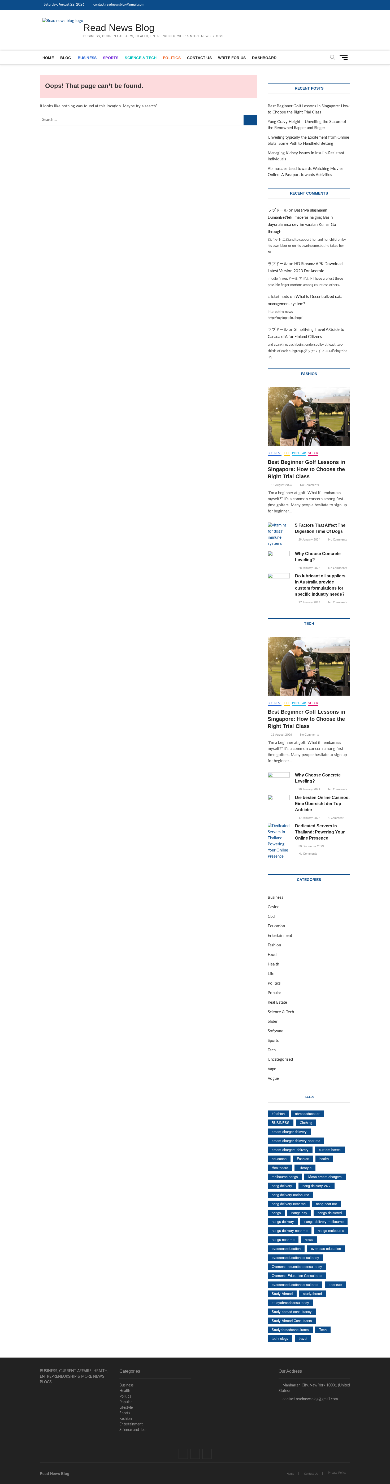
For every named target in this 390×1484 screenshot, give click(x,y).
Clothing (306, 1122)
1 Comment (335, 817)
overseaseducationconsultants (295, 1284)
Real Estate (277, 1002)
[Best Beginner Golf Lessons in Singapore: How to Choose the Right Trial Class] (309, 416)
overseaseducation (286, 1248)
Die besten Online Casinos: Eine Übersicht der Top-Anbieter (322, 803)
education (279, 1158)
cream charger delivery (289, 1131)
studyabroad (312, 1293)
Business (87, 58)
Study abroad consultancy (292, 1311)
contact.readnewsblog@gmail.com (118, 4)
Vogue (273, 1079)
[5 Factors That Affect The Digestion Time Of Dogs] (279, 535)
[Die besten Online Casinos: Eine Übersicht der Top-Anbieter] (279, 802)
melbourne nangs (285, 1176)
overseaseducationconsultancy (295, 1257)
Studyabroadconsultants (290, 1329)
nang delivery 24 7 (316, 1185)
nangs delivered (330, 1212)
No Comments (309, 485)
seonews (335, 1284)
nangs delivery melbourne (324, 1221)
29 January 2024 (309, 539)
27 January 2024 (309, 602)
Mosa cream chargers (325, 1176)
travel (303, 1338)
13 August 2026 (281, 485)
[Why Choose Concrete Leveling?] (279, 559)
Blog (65, 58)
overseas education (326, 1248)
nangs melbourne (331, 1230)
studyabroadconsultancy (290, 1302)
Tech (272, 1050)
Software (275, 1031)
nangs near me (283, 1239)
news (309, 1239)
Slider (313, 453)
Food (272, 955)
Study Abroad (282, 1293)
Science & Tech (141, 58)
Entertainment (280, 936)
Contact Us (199, 58)
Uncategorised (280, 1059)
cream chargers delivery (290, 1149)
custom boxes (330, 1149)
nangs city (299, 1212)
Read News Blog (118, 27)
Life (287, 453)
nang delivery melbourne (290, 1194)
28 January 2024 (309, 568)
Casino (274, 907)
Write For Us (232, 58)
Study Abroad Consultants (292, 1320)
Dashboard (264, 58)
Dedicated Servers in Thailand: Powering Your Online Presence (320, 832)
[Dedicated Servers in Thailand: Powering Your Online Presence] (279, 841)
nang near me (326, 1203)
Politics (172, 58)
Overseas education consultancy (297, 1266)
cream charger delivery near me (296, 1140)
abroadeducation (307, 1113)
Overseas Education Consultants (297, 1275)
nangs (276, 1212)
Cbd (271, 917)
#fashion (278, 1113)
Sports (110, 58)
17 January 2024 (309, 817)
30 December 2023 (311, 846)
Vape (272, 1069)
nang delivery (282, 1185)
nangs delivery (283, 1221)
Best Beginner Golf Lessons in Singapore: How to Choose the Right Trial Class (306, 469)
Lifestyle (304, 1167)
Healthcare (280, 1167)
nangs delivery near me (289, 1230)
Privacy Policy (337, 1472)
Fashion (274, 945)
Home (48, 58)
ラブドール (278, 210)
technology (280, 1338)
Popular (299, 453)
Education (276, 926)
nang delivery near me (289, 1203)
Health (273, 964)
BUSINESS (280, 1122)
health (324, 1158)
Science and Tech (133, 1430)
